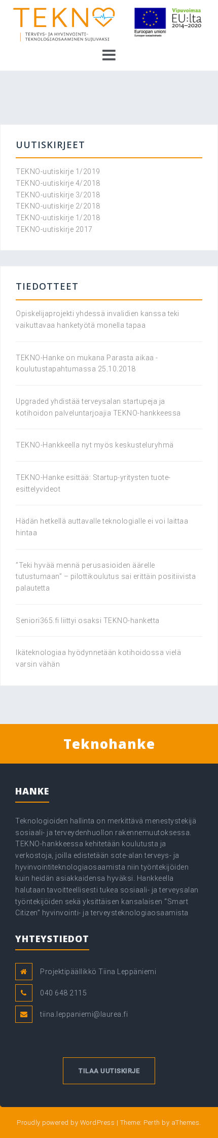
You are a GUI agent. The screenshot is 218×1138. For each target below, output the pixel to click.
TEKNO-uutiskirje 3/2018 (58, 195)
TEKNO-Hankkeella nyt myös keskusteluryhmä (95, 445)
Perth (151, 1122)
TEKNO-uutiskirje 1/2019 (58, 171)
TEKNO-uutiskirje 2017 (54, 229)
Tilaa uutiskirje (109, 1071)
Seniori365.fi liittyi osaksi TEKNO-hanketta (88, 620)
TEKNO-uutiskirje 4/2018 (58, 183)
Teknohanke (109, 744)
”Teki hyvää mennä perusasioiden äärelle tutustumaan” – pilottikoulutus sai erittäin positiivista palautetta (106, 576)
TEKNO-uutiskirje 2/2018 (58, 206)
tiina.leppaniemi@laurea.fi (84, 1014)
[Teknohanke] (109, 25)
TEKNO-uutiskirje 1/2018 (58, 218)
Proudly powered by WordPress (66, 1122)
